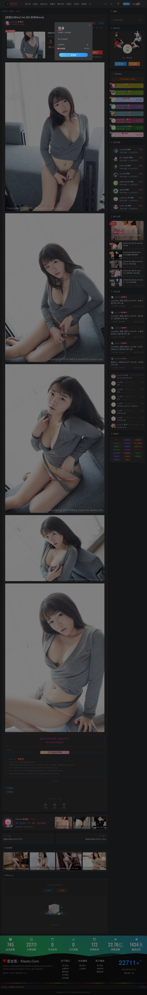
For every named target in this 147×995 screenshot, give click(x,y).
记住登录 (62, 48)
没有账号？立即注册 (64, 32)
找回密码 (87, 48)
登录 (74, 55)
